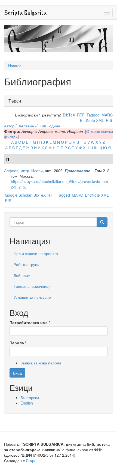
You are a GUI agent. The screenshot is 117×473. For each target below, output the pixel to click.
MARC (107, 115)
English (26, 403)
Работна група (26, 264)
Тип (43, 125)
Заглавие (26, 125)
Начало (14, 65)
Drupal (31, 460)
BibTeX (69, 115)
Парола (18, 342)
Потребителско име (30, 322)
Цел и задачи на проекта (36, 253)
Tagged (93, 115)
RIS (109, 120)
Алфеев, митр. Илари (23, 170)
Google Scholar (18, 195)
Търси (16, 101)
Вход (17, 373)
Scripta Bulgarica (25, 12)
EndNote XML (92, 120)
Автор (9, 125)
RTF (81, 115)
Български (29, 397)
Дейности (22, 275)
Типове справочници (32, 286)
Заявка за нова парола (40, 363)
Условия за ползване (32, 297)
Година (53, 125)
